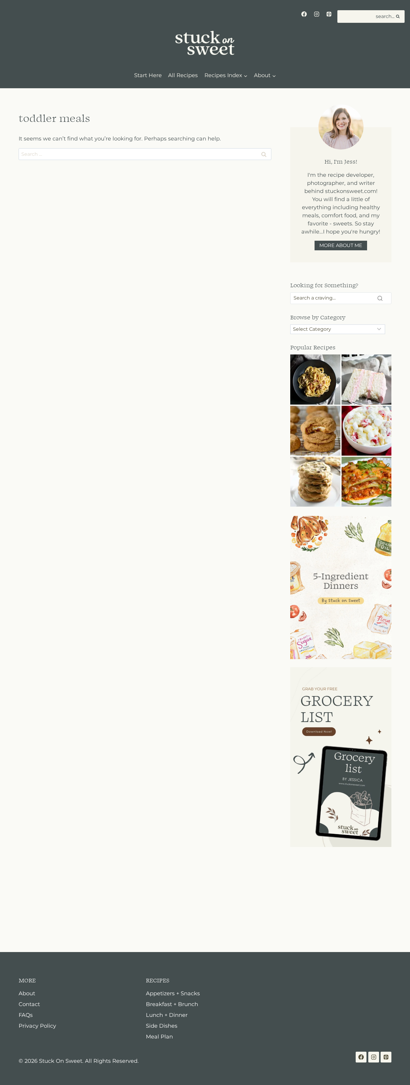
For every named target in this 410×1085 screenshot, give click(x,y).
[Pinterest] (329, 14)
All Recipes (183, 75)
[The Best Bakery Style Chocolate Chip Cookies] (315, 482)
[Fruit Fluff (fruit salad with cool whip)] (366, 431)
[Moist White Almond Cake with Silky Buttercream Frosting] (366, 379)
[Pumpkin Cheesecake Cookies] (315, 431)
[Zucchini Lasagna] (366, 482)
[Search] (380, 298)
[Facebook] (304, 14)
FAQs (26, 1015)
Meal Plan (159, 1036)
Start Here (148, 75)
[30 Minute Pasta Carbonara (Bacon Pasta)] (315, 379)
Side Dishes (161, 1026)
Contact (29, 1004)
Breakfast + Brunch (172, 1004)
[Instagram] (316, 14)
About (27, 993)
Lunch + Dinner (167, 1015)
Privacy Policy (37, 1026)
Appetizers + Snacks (173, 993)
